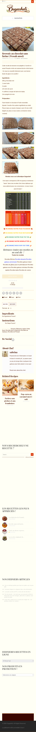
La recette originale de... (16, 537)
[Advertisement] (14, 428)
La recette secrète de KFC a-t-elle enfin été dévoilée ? (18, 591)
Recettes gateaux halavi (24, 262)
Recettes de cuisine (25, 270)
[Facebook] (13, 340)
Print (18, 297)
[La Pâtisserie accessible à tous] (18, 12)
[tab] (5, 305)
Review (12, 304)
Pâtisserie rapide (21, 328)
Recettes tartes (14, 270)
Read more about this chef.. (18, 370)
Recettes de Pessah (14, 332)
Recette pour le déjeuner (13, 330)
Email (5, 297)
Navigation (18, 18)
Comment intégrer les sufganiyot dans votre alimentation (18, 589)
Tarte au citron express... (17, 530)
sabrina (18, 58)
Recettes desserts (20, 259)
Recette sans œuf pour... (16, 524)
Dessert (13, 328)
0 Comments (25, 58)
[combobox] (18, 675)
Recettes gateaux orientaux (19, 267)
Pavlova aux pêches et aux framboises (9, 401)
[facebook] (3, 1)
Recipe (5, 304)
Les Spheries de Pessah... (17, 517)
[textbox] (18, 675)
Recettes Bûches (10, 259)
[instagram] (4, 1)
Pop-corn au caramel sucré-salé (26, 396)
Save (12, 297)
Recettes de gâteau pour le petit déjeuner (15, 264)
